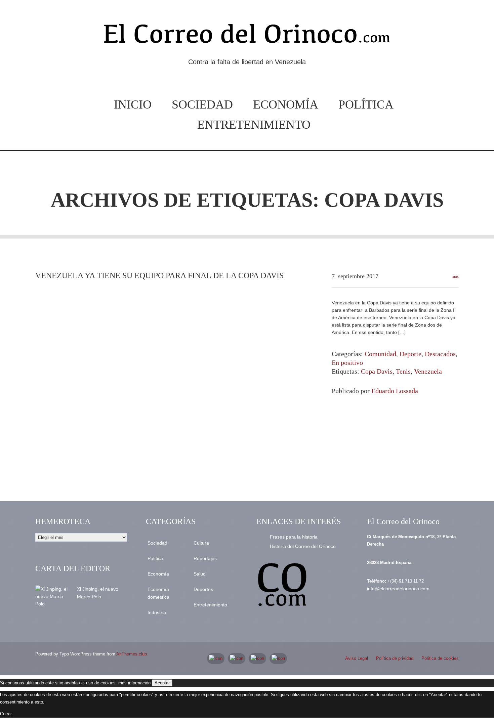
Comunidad (380, 353)
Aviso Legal (356, 658)
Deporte (410, 353)
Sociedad (202, 104)
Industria (157, 612)
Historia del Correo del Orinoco (303, 546)
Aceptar (162, 682)
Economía (285, 104)
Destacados (440, 353)
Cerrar (6, 713)
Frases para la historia (294, 537)
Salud (200, 574)
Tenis (403, 371)
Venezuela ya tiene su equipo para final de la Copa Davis (159, 275)
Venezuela (428, 371)
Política (366, 104)
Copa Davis (377, 371)
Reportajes (205, 558)
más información (134, 682)
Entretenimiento (254, 124)
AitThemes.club (131, 653)
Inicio (133, 104)
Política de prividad (394, 658)
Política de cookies (440, 658)
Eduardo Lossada (394, 390)
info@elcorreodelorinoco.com (398, 588)
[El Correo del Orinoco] (247, 36)
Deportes (203, 589)
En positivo (347, 362)
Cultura (201, 543)
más (455, 276)
